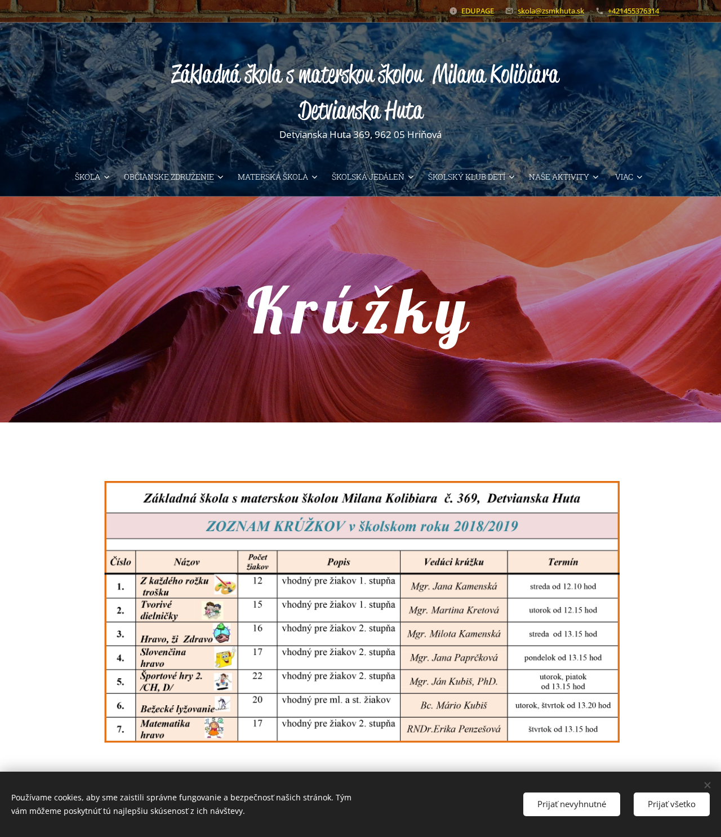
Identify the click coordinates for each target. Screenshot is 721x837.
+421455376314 (633, 11)
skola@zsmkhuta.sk (551, 11)
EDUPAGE (477, 11)
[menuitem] (95, 177)
